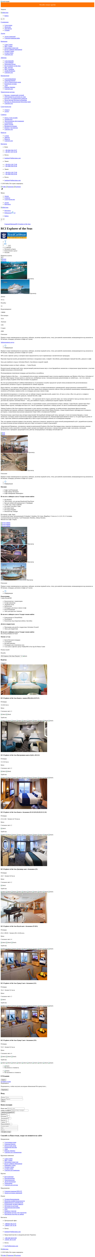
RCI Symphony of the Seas (12, 66)
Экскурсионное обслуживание (14, 121)
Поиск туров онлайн (11, 118)
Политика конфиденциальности (14, 1201)
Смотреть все (8, 54)
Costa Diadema (8, 62)
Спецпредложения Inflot (12, 38)
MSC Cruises (8, 46)
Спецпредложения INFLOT (13, 1191)
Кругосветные (9, 1176)
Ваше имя (4, 1108)
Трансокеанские (9, 1180)
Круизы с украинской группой (14, 95)
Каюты (3, 1120)
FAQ (5, 1209)
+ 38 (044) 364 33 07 (10, 150)
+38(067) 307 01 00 (10, 1225)
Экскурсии (4, 1118)
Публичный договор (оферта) (13, 1204)
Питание (3, 1116)
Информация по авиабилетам (13, 1202)
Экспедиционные (10, 1181)
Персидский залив (10, 1145)
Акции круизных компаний (13, 1193)
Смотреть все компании (12, 1170)
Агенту (6, 111)
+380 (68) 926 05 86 (10, 1238)
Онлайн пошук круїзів (47, 5)
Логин (3, 1097)
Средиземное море (10, 1142)
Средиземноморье (10, 79)
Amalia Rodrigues (9, 71)
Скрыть (3, 663)
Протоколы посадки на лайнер (14, 1214)
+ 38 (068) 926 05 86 (10, 166)
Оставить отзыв (6, 1081)
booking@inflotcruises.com (12, 158)
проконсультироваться (7, 1112)
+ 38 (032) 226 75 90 (10, 164)
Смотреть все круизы (11, 1185)
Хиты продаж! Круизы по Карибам (15, 100)
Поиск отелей (8, 124)
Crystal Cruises (8, 53)
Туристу (7, 110)
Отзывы (7, 30)
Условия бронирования (11, 1199)
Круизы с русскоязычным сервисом (15, 98)
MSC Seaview (8, 67)
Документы (8, 28)
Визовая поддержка (10, 126)
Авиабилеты (8, 119)
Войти (6, 15)
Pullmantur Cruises (10, 1165)
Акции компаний (9, 36)
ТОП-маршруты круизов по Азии (15, 97)
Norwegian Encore (10, 64)
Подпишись (4, 1089)
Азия (6, 85)
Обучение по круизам (11, 1206)
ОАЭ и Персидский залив (12, 82)
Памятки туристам (10, 1211)
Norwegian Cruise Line (11, 48)
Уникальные (8, 1183)
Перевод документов (11, 128)
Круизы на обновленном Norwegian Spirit (17, 102)
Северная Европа (9, 80)
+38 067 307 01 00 (10, 1239)
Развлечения (5, 1124)
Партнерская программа (12, 1207)
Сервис (3, 1122)
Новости (7, 139)
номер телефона (6, 1110)
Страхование (8, 123)
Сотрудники (8, 25)
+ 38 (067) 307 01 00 (10, 152)
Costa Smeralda (9, 61)
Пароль (3, 1099)
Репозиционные (9, 1178)
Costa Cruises (8, 44)
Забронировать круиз (7, 342)
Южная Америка (9, 87)
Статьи (6, 135)
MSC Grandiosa (9, 69)
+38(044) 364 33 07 (10, 1223)
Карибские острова (10, 84)
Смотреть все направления (12, 1152)
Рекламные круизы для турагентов (15, 1212)
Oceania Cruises (9, 51)
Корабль (3, 1114)
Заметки (7, 137)
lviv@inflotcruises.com (11, 1246)
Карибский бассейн (10, 1147)
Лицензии (7, 27)
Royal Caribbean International (13, 49)
